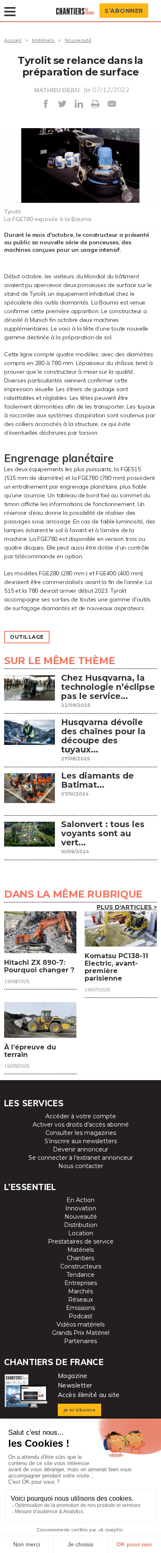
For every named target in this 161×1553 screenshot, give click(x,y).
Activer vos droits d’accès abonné (81, 1124)
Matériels (43, 40)
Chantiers (80, 1258)
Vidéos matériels (80, 1324)
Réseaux (80, 1299)
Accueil (12, 40)
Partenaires (80, 1341)
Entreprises (80, 1283)
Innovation (80, 1208)
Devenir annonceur (80, 1149)
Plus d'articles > (127, 907)
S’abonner (123, 11)
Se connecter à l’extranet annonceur (80, 1157)
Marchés (80, 1291)
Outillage (27, 637)
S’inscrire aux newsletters (81, 1141)
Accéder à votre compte (80, 1116)
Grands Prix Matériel (80, 1332)
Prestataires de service (81, 1241)
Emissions (80, 1308)
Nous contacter (80, 1166)
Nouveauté (78, 40)
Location (80, 1233)
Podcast (80, 1316)
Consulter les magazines (80, 1133)
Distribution (80, 1225)
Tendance (80, 1274)
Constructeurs (80, 1266)
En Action (80, 1200)
